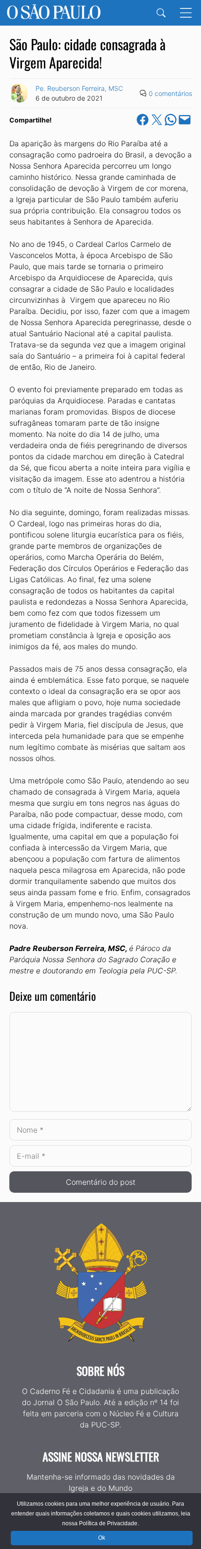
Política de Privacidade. (109, 1523)
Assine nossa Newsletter (101, 1456)
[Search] (161, 12)
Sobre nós (100, 1370)
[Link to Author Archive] (19, 93)
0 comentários (170, 93)
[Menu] (185, 12)
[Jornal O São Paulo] (53, 13)
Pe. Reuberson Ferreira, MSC (79, 88)
